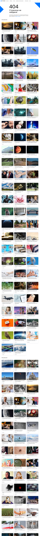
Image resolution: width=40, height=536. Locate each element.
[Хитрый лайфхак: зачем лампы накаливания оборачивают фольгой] (32, 489)
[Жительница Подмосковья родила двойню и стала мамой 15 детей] (7, 139)
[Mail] (1, 1)
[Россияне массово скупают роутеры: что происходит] (20, 52)
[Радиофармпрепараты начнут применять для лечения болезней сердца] (32, 275)
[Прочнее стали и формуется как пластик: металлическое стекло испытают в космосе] (32, 89)
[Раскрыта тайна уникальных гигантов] (20, 102)
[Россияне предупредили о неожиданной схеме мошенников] (7, 526)
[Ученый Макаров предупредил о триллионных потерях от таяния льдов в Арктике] (20, 502)
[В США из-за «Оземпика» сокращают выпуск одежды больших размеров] (7, 102)
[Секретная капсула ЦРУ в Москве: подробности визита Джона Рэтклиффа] (7, 300)
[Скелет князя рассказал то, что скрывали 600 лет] (32, 440)
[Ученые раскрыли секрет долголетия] (7, 452)
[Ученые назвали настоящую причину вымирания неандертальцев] (20, 188)
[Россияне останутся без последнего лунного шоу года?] (32, 151)
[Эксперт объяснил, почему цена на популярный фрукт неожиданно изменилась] (7, 89)
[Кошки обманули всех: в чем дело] (7, 52)
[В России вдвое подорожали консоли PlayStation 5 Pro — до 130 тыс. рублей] (32, 127)
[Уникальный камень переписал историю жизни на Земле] (7, 28)
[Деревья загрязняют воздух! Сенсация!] (20, 411)
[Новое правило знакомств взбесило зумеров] (20, 89)
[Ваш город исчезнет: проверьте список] (20, 28)
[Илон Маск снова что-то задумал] (7, 77)
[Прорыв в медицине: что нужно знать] (20, 514)
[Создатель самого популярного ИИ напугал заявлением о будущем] (20, 374)
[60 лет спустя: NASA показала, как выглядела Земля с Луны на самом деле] (7, 40)
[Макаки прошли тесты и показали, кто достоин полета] (7, 213)
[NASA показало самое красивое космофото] (7, 263)
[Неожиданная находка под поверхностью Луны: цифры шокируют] (20, 452)
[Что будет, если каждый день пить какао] (32, 40)
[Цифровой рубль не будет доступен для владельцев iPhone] (32, 300)
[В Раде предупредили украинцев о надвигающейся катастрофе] (32, 52)
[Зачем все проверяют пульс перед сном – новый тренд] (20, 176)
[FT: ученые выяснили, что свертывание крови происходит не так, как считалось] (7, 114)
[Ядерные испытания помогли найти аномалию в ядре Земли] (20, 337)
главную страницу (17, 16)
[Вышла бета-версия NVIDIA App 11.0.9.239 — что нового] (20, 263)
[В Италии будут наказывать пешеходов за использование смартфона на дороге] (7, 362)
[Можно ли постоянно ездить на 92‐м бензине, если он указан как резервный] (32, 226)
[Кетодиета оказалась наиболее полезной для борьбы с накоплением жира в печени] (20, 275)
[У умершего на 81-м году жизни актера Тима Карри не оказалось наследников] (32, 349)
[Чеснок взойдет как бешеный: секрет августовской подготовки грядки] (20, 127)
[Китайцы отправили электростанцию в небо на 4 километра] (32, 65)
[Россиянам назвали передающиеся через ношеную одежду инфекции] (32, 250)
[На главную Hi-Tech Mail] (3, 1)
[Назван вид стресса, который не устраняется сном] (7, 502)
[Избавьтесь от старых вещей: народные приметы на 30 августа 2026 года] (20, 362)
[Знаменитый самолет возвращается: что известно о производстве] (32, 102)
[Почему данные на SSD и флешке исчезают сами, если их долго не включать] (32, 238)
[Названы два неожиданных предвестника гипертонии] (20, 65)
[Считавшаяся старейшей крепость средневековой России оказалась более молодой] (20, 226)
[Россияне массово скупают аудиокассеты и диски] (7, 325)
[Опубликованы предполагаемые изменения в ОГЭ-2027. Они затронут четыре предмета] (20, 325)
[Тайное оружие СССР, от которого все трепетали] (20, 238)
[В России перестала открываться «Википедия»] (20, 300)
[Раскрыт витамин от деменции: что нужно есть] (7, 127)
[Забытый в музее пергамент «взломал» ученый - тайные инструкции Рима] (7, 411)
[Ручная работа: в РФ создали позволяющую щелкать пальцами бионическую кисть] (7, 275)
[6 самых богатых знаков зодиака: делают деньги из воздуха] (20, 40)
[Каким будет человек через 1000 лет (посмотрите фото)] (7, 201)
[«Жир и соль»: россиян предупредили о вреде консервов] (20, 526)
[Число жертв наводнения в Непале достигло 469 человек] (32, 325)
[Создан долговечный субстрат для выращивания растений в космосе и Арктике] (7, 287)
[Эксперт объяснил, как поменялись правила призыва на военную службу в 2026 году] (32, 514)
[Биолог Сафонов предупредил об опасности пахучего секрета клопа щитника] (7, 312)
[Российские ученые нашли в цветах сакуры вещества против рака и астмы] (20, 201)
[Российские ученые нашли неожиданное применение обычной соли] (20, 77)
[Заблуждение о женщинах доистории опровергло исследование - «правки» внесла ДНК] (20, 489)
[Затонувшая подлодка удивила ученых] (20, 427)
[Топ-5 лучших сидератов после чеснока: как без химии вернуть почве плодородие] (32, 411)
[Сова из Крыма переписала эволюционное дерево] (7, 337)
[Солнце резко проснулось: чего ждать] (20, 114)
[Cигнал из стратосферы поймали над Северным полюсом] (32, 502)
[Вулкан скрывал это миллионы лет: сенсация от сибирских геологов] (7, 151)
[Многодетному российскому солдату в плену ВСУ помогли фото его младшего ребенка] (32, 427)
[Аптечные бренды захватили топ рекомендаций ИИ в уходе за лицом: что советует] (20, 387)
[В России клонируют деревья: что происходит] (32, 176)
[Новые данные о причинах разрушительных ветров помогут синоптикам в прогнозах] (32, 263)
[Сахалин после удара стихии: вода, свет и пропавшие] (32, 164)
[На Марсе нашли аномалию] (20, 151)
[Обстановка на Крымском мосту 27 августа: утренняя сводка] (32, 213)
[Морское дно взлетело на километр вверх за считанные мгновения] (7, 188)
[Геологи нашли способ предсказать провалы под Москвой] (20, 164)
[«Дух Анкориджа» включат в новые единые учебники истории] (7, 176)
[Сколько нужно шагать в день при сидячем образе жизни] (7, 164)
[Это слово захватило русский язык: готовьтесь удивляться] (7, 238)
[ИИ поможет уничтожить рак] (20, 399)
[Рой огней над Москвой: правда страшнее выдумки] (20, 440)
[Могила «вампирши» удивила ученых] (32, 188)
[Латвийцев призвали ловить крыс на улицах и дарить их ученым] (32, 139)
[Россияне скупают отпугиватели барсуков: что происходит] (32, 374)
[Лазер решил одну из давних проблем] (7, 349)
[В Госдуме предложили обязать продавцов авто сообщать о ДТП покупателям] (32, 362)
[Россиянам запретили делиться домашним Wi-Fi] (20, 213)
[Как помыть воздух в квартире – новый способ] (7, 250)
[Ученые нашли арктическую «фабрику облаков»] (20, 349)
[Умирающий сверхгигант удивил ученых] (7, 440)
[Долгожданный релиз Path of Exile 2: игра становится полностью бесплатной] (7, 374)
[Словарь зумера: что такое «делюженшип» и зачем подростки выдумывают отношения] (32, 312)
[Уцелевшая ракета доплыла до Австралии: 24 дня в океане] (7, 427)
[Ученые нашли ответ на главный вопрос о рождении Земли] (7, 226)
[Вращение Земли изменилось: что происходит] (20, 139)
